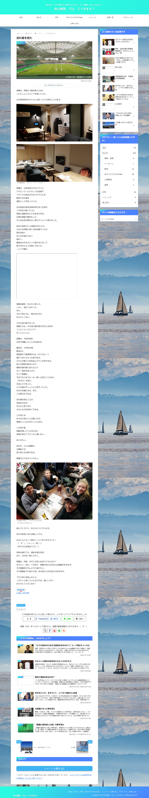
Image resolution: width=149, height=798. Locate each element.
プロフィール (122, 792)
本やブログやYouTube (92, 792)
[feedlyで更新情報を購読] (59, 631)
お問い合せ (132, 792)
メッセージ (22, 605)
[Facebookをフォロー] (50, 631)
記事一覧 (113, 792)
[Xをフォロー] (45, 631)
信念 (70, 792)
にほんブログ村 (22, 593)
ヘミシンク (105, 792)
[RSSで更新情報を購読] (64, 631)
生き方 (76, 792)
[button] (80, 619)
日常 (81, 792)
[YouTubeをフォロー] (54, 631)
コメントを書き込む (54, 768)
